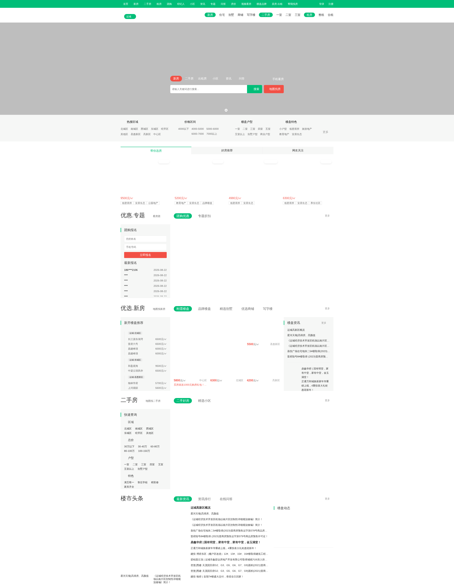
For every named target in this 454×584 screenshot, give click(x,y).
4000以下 (183, 128)
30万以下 (129, 446)
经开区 (164, 128)
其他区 (124, 134)
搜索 (256, 89)
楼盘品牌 (262, 3)
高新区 (147, 134)
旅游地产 (307, 128)
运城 (128, 16)
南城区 (134, 128)
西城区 (144, 128)
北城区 (124, 128)
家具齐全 (129, 486)
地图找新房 (159, 309)
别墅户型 (253, 134)
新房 (136, 3)
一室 (279, 14)
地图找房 (275, 89)
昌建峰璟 (133, 348)
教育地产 (284, 134)
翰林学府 (133, 383)
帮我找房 (293, 3)
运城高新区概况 (296, 329)
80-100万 (129, 450)
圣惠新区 (136, 134)
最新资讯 (182, 499)
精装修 (155, 482)
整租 (321, 14)
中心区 (157, 134)
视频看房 (246, 3)
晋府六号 (133, 343)
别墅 (231, 14)
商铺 (240, 14)
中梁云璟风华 (135, 370)
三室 (297, 14)
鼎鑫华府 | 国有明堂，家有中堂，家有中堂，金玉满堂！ (226, 542)
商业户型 (265, 134)
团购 (169, 3)
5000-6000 (212, 128)
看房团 (156, 216)
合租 (330, 14)
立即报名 (145, 254)
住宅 (222, 14)
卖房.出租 (277, 3)
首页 (125, 3)
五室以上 (240, 134)
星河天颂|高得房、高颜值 (301, 335)
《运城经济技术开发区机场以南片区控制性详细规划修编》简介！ (308, 340)
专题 (213, 3)
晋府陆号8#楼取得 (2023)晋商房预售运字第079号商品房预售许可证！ (308, 356)
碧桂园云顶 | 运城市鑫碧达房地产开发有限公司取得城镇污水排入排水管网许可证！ (230, 559)
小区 (192, 3)
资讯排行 (204, 499)
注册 (330, 3)
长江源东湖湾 (135, 339)
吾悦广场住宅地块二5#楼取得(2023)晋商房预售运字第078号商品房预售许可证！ (308, 351)
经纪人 (181, 3)
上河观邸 (133, 387)
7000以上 (211, 133)
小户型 (283, 128)
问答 (223, 3)
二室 (288, 14)
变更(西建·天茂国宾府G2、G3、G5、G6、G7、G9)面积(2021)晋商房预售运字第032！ (230, 565)
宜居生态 (297, 134)
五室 (267, 128)
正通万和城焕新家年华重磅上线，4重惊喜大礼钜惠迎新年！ (224, 548)
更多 (325, 131)
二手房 (147, 3)
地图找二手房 (153, 400)
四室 (260, 128)
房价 (233, 3)
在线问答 (226, 499)
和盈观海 (133, 365)
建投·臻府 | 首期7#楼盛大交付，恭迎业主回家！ (217, 576)
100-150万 (144, 450)
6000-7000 (198, 133)
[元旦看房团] (227, 69)
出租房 (202, 78)
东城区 (154, 128)
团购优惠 (182, 216)
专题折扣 (204, 216)
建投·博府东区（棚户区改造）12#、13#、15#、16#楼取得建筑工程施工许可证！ (230, 553)
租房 (159, 3)
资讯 (202, 3)
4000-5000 (198, 128)
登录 (321, 3)
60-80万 (155, 446)
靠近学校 (143, 482)
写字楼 (251, 14)
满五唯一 (129, 482)
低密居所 (294, 128)
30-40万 (142, 446)
